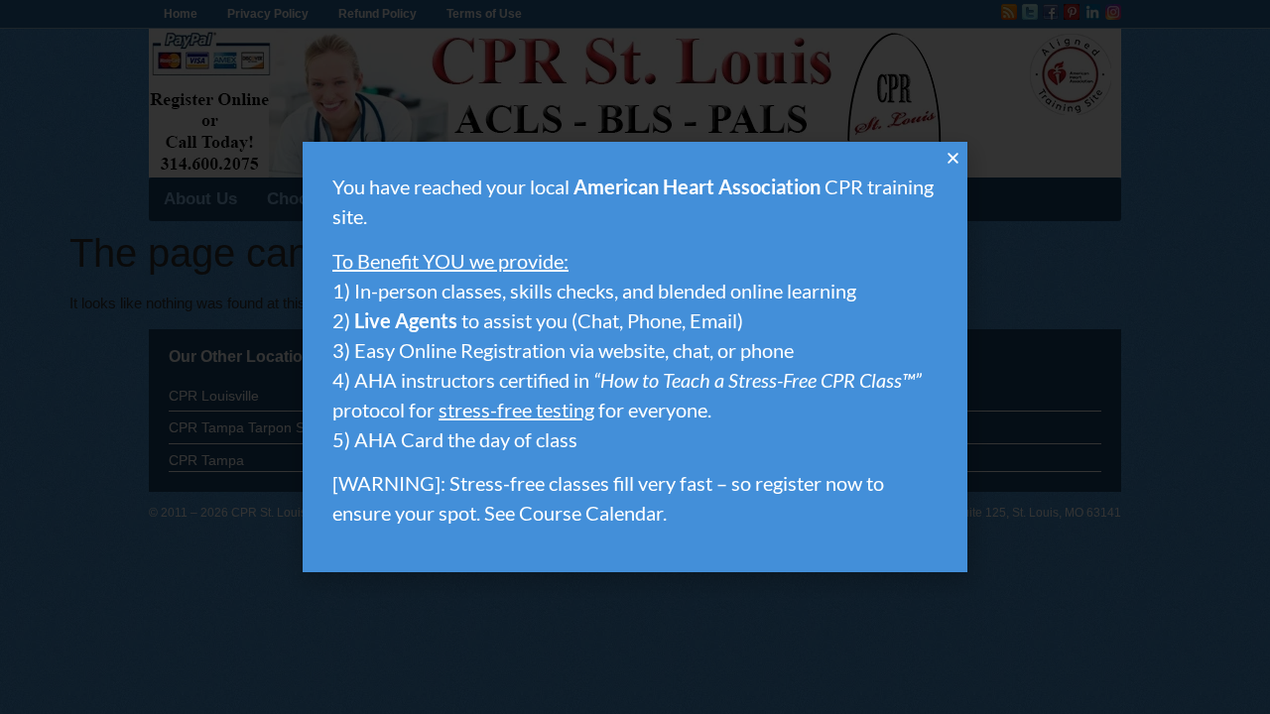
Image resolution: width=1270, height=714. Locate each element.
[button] (953, 158)
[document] (635, 357)
